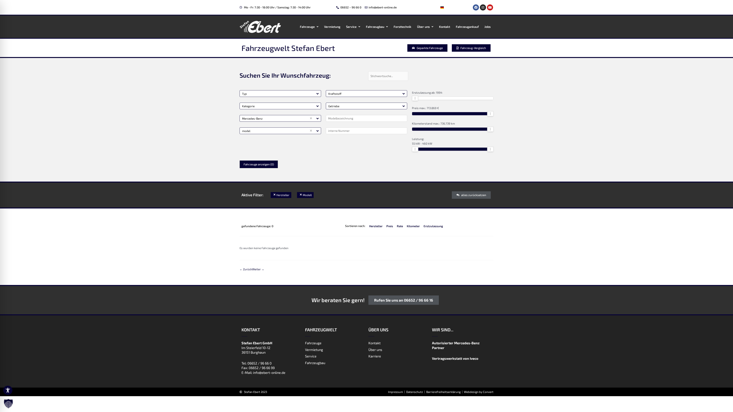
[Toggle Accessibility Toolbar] (8, 390)
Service (351, 26)
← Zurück (246, 269)
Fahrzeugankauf (467, 26)
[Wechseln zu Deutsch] (442, 7)
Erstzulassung (433, 226)
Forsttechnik (402, 26)
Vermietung (332, 26)
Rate (400, 226)
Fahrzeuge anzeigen (259, 164)
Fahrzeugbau (375, 26)
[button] (317, 93)
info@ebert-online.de (269, 372)
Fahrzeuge (307, 26)
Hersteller (376, 226)
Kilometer (413, 226)
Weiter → (258, 269)
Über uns (423, 26)
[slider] (415, 98)
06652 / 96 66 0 (259, 363)
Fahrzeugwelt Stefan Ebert (288, 47)
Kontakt (444, 26)
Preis (389, 226)
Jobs (487, 26)
